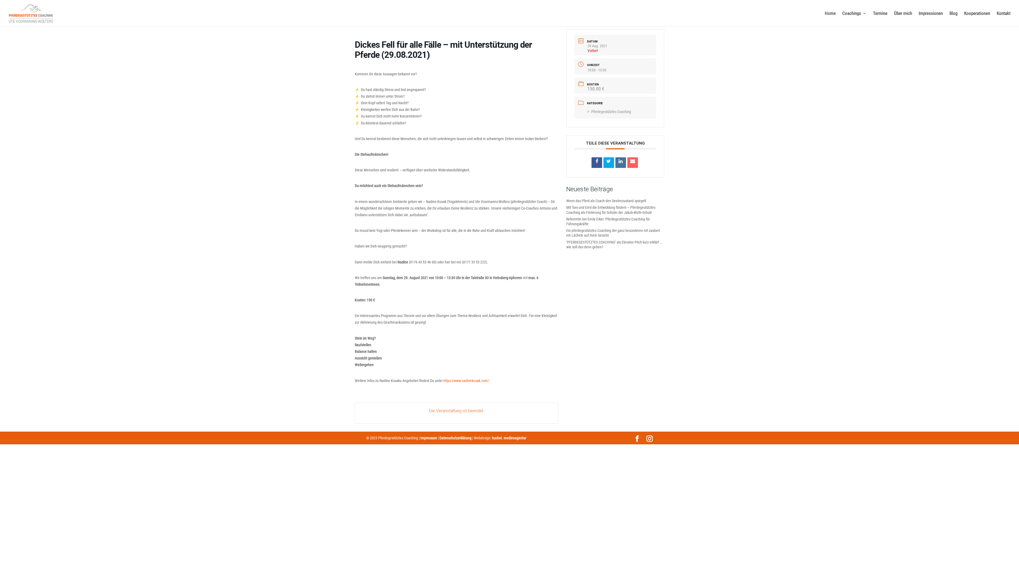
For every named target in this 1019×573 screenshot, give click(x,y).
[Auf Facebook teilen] (596, 162)
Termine (880, 13)
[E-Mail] (632, 162)
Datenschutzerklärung (455, 438)
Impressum (428, 438)
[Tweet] (608, 162)
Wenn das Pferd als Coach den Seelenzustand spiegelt (606, 201)
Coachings (851, 13)
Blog (953, 13)
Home (830, 13)
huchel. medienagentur (509, 438)
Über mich (903, 13)
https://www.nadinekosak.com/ (466, 381)
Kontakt (1004, 13)
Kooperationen (977, 13)
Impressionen (931, 13)
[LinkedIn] (620, 162)
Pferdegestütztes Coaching (611, 112)
